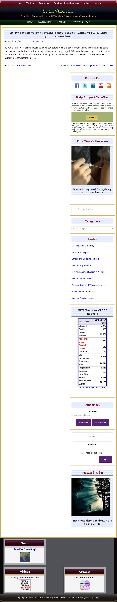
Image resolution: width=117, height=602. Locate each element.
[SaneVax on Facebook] (77, 87)
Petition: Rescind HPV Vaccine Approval (88, 285)
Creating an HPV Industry (82, 246)
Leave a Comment (38, 41)
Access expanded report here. (92, 387)
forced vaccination (74, 66)
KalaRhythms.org (85, 597)
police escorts (95, 66)
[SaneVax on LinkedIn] (91, 87)
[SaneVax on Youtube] (99, 87)
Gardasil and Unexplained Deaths (85, 259)
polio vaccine (107, 66)
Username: (92, 436)
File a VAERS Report (80, 252)
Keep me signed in (94, 453)
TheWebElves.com (62, 597)
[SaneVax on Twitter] (83, 87)
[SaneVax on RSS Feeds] (107, 87)
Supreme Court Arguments (83, 298)
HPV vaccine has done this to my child (92, 522)
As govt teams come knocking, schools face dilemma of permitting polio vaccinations (58, 34)
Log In (105, 459)
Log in (97, 597)
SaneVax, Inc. (58, 10)
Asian (16, 66)
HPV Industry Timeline (81, 265)
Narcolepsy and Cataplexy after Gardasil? (92, 190)
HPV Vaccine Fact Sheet (81, 278)
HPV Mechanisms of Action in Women (87, 272)
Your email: (92, 411)
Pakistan (22, 66)
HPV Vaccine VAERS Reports (92, 311)
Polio (29, 66)
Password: (92, 444)
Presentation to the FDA (82, 291)
